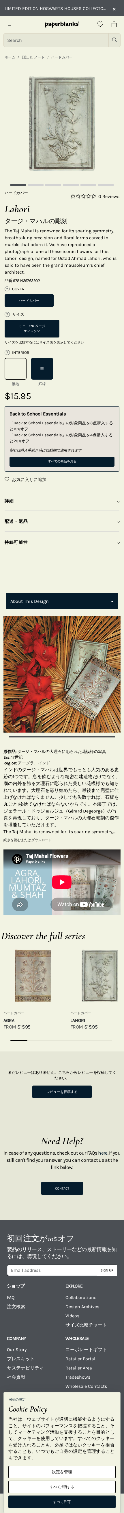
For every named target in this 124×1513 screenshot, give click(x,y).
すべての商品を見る (62, 461)
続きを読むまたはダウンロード (27, 840)
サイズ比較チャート (86, 1325)
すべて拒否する (62, 1487)
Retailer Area (78, 1368)
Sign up (107, 1270)
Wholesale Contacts (86, 1386)
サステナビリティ (25, 1368)
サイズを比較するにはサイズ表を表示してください (44, 342)
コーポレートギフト (86, 1349)
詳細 (9, 500)
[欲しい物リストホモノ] (100, 24)
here (102, 1153)
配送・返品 (16, 521)
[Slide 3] (53, 185)
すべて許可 (62, 1502)
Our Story (17, 1349)
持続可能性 (16, 542)
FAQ (10, 1297)
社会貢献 (16, 1377)
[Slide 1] (18, 185)
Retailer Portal (80, 1358)
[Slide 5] (88, 185)
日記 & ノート (33, 57)
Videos (72, 1315)
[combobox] (62, 601)
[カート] (114, 24)
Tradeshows (77, 1377)
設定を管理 (62, 1472)
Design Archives (82, 1306)
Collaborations (80, 1297)
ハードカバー (62, 57)
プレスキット (21, 1358)
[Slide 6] (106, 185)
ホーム (10, 57)
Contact (62, 1188)
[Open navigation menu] (9, 24)
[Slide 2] (36, 185)
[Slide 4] (71, 185)
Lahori (77, 1020)
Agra (8, 1020)
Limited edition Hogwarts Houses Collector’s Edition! (56, 8)
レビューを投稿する (62, 1092)
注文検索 (16, 1306)
